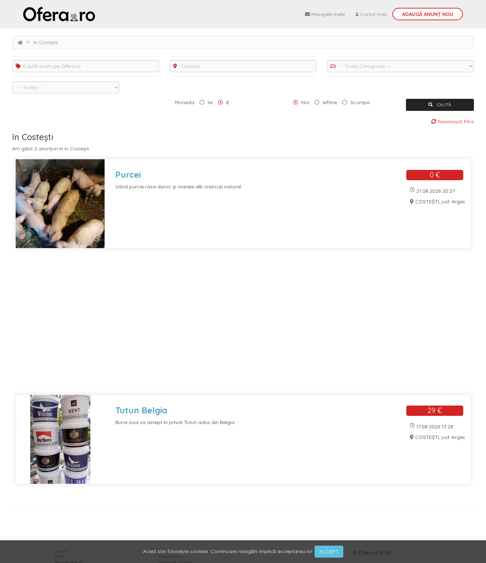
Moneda (184, 102)
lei (210, 102)
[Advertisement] (225, 326)
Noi (305, 102)
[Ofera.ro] (59, 14)
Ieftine (330, 102)
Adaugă (427, 14)
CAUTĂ (443, 104)
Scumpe (360, 102)
